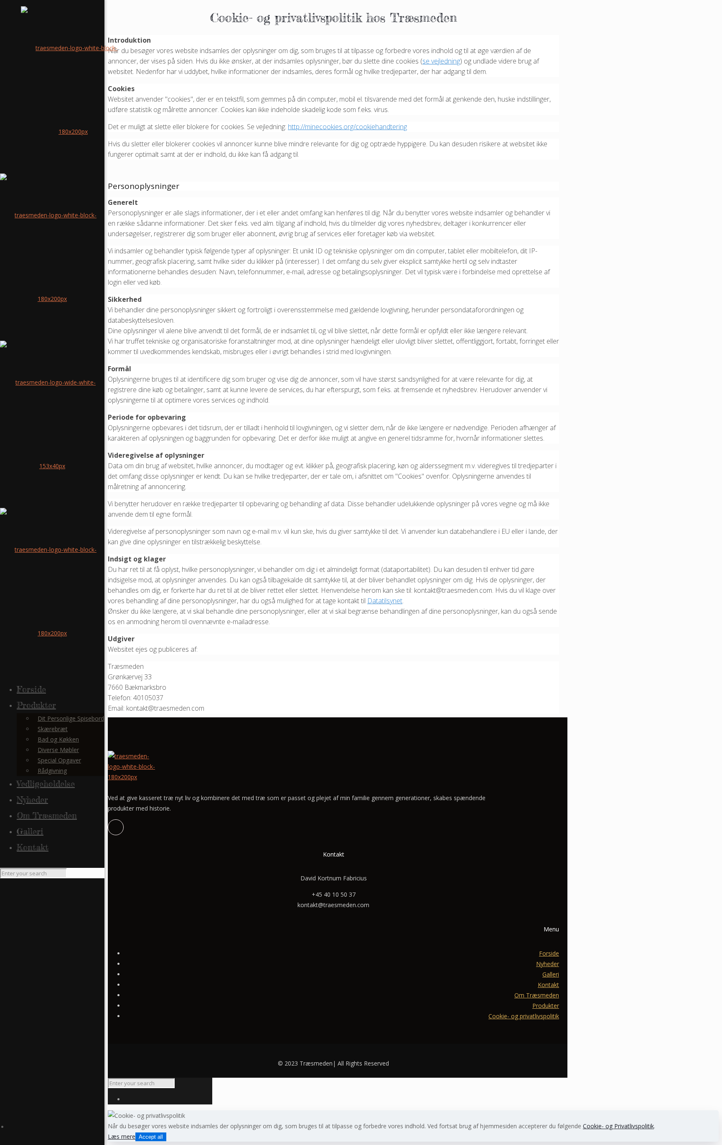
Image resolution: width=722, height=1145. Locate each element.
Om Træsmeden (536, 995)
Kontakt (548, 985)
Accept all (151, 1137)
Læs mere (121, 1136)
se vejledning (441, 61)
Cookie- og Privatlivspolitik (618, 1126)
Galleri (550, 974)
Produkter (545, 1006)
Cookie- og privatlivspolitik (523, 1016)
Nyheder (547, 964)
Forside (549, 953)
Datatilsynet (384, 600)
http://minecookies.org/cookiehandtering (347, 126)
